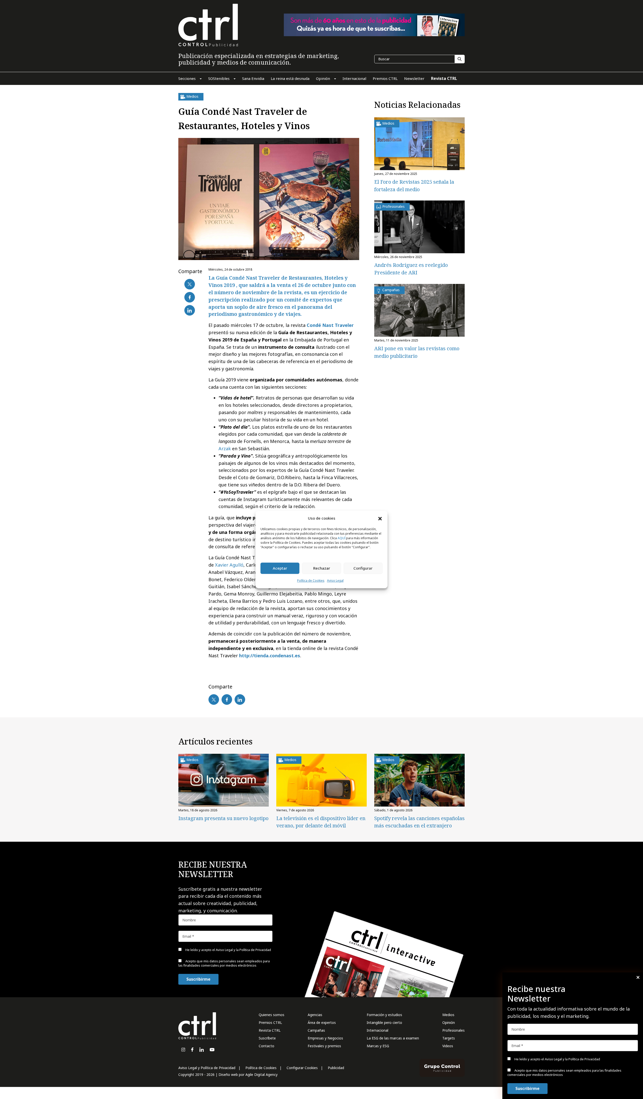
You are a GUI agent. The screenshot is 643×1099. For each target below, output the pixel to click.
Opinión (448, 1022)
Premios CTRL (270, 1022)
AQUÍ (341, 538)
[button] (380, 518)
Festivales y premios (324, 1045)
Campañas (316, 1030)
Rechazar (321, 568)
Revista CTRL (270, 1030)
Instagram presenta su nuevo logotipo (223, 818)
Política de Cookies (311, 580)
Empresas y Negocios (325, 1038)
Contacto (266, 1045)
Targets (448, 1038)
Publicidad (336, 1067)
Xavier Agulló (229, 565)
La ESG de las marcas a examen (393, 1038)
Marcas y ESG (378, 1045)
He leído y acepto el (557, 1059)
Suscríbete (267, 1038)
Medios (448, 1014)
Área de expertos (322, 1022)
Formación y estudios (384, 1014)
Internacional (377, 1030)
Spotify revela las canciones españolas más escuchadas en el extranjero (419, 822)
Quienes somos (271, 1014)
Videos (447, 1045)
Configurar (362, 568)
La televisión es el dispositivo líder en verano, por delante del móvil (320, 822)
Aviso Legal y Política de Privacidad (206, 1067)
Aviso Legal (335, 580)
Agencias (315, 1014)
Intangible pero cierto (384, 1022)
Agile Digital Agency (261, 1074)
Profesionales (453, 1030)
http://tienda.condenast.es (269, 656)
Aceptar (280, 568)
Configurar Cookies (302, 1067)
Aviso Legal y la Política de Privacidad (572, 1059)
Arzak (225, 448)
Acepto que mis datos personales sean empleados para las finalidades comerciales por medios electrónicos (564, 1072)
